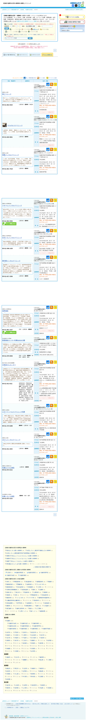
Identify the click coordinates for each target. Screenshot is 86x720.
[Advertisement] (29, 186)
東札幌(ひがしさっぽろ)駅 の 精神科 (17, 564)
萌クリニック (6, 94)
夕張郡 (17, 651)
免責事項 (29, 717)
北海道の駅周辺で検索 (74, 22)
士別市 (18, 685)
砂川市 (43, 635)
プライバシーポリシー (37, 717)
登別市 (43, 637)
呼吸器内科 (18, 581)
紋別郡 (9, 679)
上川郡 (25, 688)
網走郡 (42, 671)
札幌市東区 (24, 575)
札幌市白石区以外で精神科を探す (74, 9)
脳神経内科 (10, 584)
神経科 (9, 595)
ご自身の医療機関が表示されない (23, 703)
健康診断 (43, 611)
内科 (8, 581)
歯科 (38, 605)
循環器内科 (41, 581)
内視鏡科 (31, 587)
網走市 (9, 668)
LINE (82, 5)
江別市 (10, 572)
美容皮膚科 (10, 603)
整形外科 (10, 597)
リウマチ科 (32, 597)
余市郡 (34, 651)
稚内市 (9, 688)
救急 (31, 608)
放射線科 (47, 603)
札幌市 (9, 620)
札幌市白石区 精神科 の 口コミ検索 (26, 21)
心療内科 (37, 592)
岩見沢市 (34, 632)
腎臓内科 (20, 584)
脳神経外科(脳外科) (45, 597)
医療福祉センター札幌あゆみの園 (13, 340)
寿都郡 (9, 648)
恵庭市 (9, 635)
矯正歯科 (10, 608)
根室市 (43, 668)
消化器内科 (29, 581)
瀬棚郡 (25, 659)
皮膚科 (42, 589)
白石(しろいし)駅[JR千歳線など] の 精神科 (40, 550)
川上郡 (17, 674)
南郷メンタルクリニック (10, 155)
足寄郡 (25, 671)
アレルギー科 (41, 584)
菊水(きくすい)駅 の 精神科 (15, 550)
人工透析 (39, 608)
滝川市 (9, 637)
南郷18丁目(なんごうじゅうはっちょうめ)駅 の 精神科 (22, 558)
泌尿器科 (30, 603)
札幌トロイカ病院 (8, 496)
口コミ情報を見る (11, 223)
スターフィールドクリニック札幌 (13, 412)
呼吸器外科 (35, 595)
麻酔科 (9, 605)
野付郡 (34, 676)
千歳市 (25, 637)
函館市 (9, 657)
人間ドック (24, 611)
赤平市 (9, 632)
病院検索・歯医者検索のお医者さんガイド (77, 2)
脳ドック (33, 611)
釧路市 (34, 668)
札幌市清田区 (33, 572)
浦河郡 (42, 643)
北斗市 (18, 657)
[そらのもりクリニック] (4, 127)
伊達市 (17, 637)
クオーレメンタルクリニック (12, 205)
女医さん (35, 29)
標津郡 (34, 674)
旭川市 (9, 685)
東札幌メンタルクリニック (11, 261)
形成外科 (37, 600)
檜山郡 (42, 659)
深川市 (17, 640)
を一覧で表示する (10, 54)
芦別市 (17, 632)
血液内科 (30, 584)
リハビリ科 (21, 597)
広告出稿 (52, 717)
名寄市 (26, 685)
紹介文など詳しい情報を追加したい (41, 703)
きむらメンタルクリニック (11, 440)
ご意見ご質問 (58, 717)
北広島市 (34, 635)
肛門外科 (20, 603)
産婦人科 (9, 592)
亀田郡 (43, 657)
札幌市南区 (25, 628)
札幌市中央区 (12, 575)
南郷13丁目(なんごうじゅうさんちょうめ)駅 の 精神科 (22, 556)
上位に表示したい (68, 703)
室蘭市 (34, 640)
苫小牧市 (34, 637)
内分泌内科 (21, 587)
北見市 (26, 668)
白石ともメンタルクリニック (12, 237)
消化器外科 (46, 595)
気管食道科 (26, 589)
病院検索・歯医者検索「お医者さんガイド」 (19, 716)
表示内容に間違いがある (57, 703)
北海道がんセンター (9, 365)
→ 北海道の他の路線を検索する (42, 567)
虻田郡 (50, 640)
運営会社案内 (46, 717)
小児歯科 (47, 605)
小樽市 (25, 635)
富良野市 (35, 685)
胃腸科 (51, 581)
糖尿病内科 (10, 587)
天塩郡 (42, 688)
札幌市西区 (36, 628)
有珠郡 (34, 643)
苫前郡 (50, 688)
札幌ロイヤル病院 (8, 468)
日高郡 (34, 648)
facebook (73, 5)
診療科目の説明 (36, 54)
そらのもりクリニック (15, 125)
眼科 (35, 589)
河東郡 (9, 674)
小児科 (40, 587)
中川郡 (25, 676)
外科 (17, 595)
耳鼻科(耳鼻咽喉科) (12, 589)
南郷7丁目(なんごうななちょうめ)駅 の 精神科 (20, 561)
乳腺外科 (27, 592)
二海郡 (50, 659)
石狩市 (25, 632)
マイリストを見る (74, 17)
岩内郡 (25, 643)
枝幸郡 (17, 688)
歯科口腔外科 (21, 608)
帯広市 (18, 668)
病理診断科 (29, 605)
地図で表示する (23, 54)
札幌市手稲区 (47, 628)
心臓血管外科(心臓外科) (14, 600)
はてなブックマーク (79, 5)
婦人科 (19, 592)
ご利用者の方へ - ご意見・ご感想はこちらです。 (18, 707)
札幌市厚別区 (20, 572)
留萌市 (44, 685)
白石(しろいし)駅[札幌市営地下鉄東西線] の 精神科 (21, 553)
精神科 (47, 592)
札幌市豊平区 (46, 572)
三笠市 (25, 640)
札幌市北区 (25, 623)
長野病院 (5, 311)
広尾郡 (42, 676)
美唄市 (9, 640)
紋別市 (9, 671)
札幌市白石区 (14, 626)
